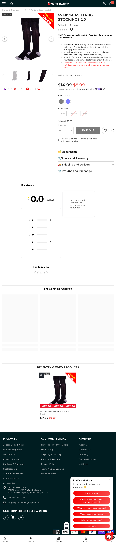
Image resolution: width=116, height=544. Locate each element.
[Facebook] (5, 517)
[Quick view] (41, 375)
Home (5, 10)
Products (15, 10)
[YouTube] (20, 517)
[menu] (4, 3)
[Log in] (104, 3)
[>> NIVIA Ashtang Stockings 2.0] (58, 390)
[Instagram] (13, 517)
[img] (62, 29)
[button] (4, 38)
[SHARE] (111, 130)
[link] (20, 345)
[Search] (12, 3)
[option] (28, 39)
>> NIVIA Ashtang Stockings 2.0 (55, 413)
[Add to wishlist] (105, 130)
